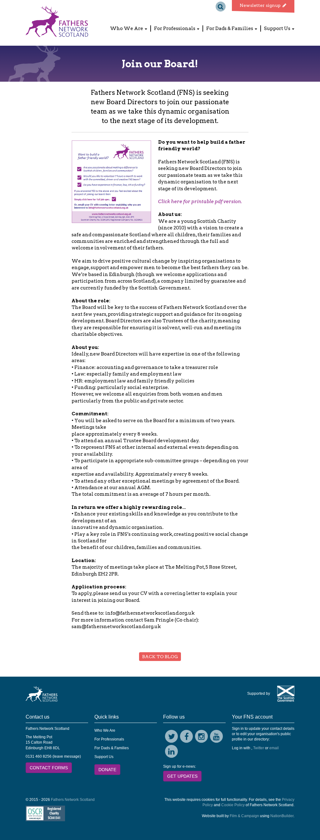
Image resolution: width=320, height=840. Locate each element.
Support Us (103, 757)
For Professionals (109, 739)
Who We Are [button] (127, 28)
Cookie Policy (233, 805)
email (274, 748)
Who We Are (104, 730)
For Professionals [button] (175, 28)
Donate (107, 769)
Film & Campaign (244, 816)
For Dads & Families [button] (230, 28)
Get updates (182, 776)
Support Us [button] (277, 28)
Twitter (258, 748)
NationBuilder (281, 816)
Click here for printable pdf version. (200, 201)
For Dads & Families (111, 748)
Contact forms (49, 767)
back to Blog (160, 656)
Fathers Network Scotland (73, 799)
